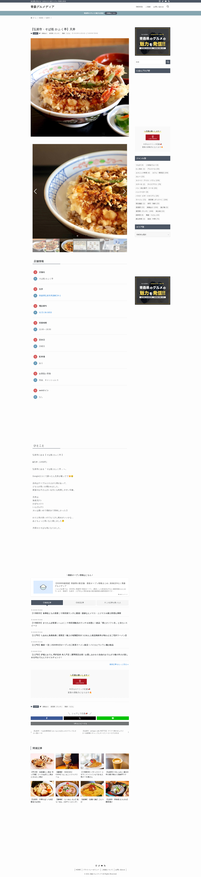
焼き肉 (160, 211)
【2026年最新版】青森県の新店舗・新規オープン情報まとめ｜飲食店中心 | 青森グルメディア (90, 584)
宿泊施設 (140, 203)
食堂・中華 (153, 219)
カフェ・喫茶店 (160, 173)
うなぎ (139, 165)
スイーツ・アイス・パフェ (148, 180)
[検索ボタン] (167, 7)
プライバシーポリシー (91, 870)
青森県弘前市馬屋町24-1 (50, 296)
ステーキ (140, 184)
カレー (140, 176)
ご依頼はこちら (111, 13)
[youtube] (165, 1)
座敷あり (44, 33)
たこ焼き (140, 169)
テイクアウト (154, 184)
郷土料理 (140, 219)
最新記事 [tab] (48, 603)
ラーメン (141, 200)
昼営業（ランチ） (54, 33)
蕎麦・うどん (66, 33)
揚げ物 (164, 207)
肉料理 (139, 215)
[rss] (168, 1)
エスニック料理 (143, 173)
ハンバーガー (142, 192)
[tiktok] (162, 1)
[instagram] (159, 1)
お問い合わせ (120, 870)
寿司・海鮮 (153, 203)
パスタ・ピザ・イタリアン (147, 196)
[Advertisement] (80, 420)
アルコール (153, 169)
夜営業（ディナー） (158, 200)
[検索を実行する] (168, 62)
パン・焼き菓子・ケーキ (146, 188)
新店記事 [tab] (80, 603)
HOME (78, 870)
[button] (73, 236)
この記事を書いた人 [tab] (113, 603)
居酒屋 (140, 207)
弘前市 (36, 33)
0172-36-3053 (45, 312)
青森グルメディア (42, 6)
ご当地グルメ (152, 165)
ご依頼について (107, 870)
